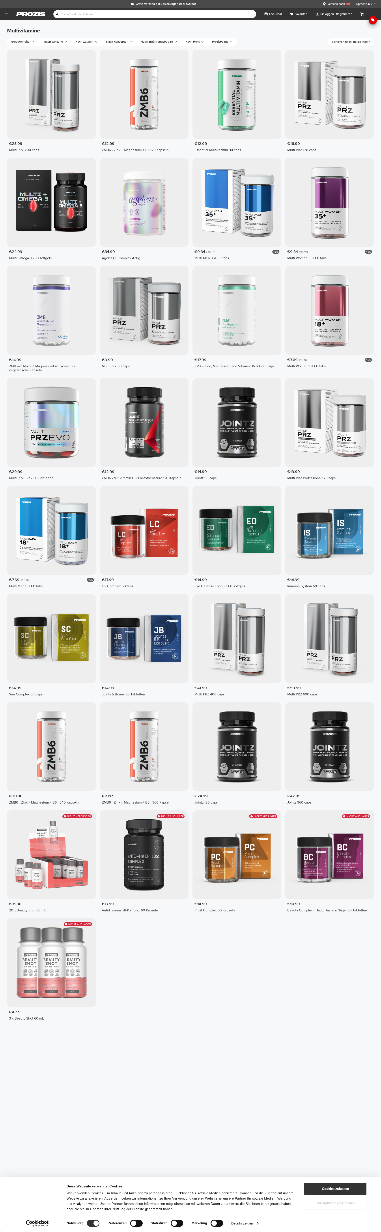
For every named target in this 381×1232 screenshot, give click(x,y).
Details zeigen (242, 1223)
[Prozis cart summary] (362, 14)
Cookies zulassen (335, 1189)
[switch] (136, 1223)
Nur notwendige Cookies (335, 1203)
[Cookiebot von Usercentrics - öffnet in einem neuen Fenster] (37, 1223)
